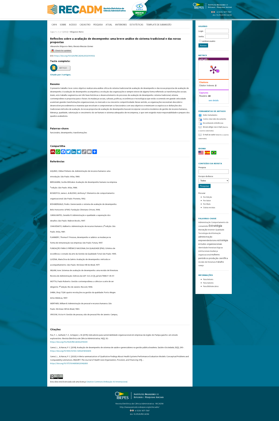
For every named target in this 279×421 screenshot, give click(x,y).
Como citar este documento (214, 119)
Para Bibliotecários (211, 286)
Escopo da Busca (205, 176)
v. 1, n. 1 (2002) (62, 32)
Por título (207, 204)
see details (214, 100)
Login (200, 31)
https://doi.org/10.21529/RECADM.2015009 (68, 342)
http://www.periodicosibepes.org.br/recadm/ (139, 407)
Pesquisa (202, 167)
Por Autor (207, 200)
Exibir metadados (210, 115)
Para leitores (208, 279)
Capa (52, 32)
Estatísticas (136, 25)
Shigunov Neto (77, 32)
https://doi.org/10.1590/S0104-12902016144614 (70, 351)
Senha (201, 36)
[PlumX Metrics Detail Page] (213, 69)
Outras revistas (209, 207)
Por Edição (207, 197)
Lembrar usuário (208, 41)
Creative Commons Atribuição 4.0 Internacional (106, 382)
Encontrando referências (213, 123)
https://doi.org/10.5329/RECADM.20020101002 (74, 56)
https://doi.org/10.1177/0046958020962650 (69, 363)
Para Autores (208, 283)
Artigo (63, 68)
